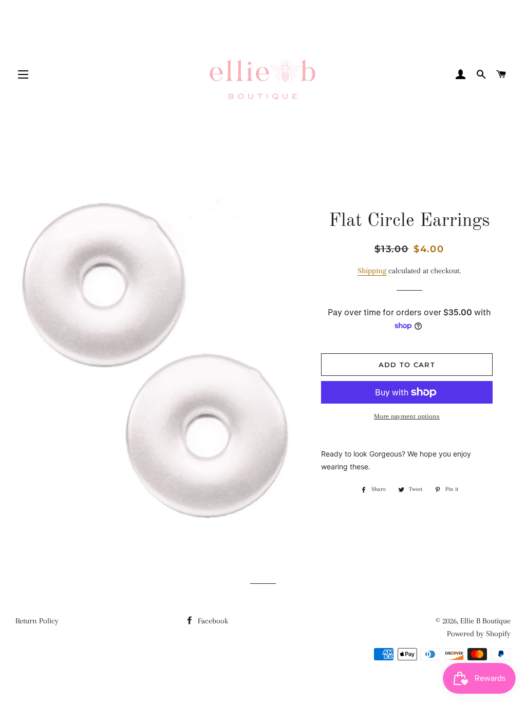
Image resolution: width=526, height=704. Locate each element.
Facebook (212, 620)
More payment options (407, 416)
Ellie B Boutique (485, 620)
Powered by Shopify (479, 633)
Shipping (372, 270)
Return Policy (37, 620)
